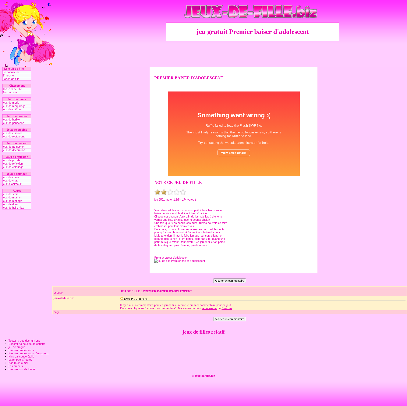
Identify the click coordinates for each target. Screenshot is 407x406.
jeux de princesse (13, 123)
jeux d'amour (181, 245)
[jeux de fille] (253, 21)
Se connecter (11, 72)
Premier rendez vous (21, 350)
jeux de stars (10, 194)
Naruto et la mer (18, 362)
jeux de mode (11, 102)
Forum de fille (11, 78)
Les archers (15, 366)
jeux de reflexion (13, 163)
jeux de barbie (11, 119)
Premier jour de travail (21, 369)
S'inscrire (8, 75)
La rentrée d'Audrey (20, 359)
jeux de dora (10, 204)
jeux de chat (10, 180)
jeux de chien (11, 177)
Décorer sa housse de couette (26, 343)
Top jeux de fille (12, 89)
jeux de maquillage (14, 106)
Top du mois (10, 92)
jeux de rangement (14, 146)
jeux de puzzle (11, 160)
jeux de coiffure (12, 109)
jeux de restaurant (14, 136)
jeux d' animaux (12, 184)
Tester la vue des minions (24, 340)
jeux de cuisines (12, 133)
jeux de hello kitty (13, 207)
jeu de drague (16, 347)
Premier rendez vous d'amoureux (28, 353)
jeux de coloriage (13, 167)
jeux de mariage (12, 200)
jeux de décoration (14, 150)
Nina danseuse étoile (21, 356)
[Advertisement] (253, 53)
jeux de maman (12, 197)
